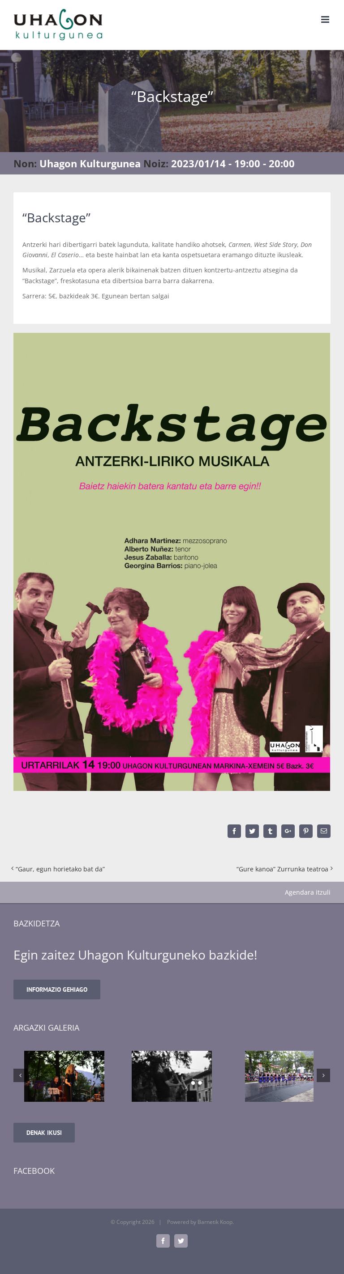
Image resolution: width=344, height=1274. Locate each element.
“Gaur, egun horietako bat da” (60, 869)
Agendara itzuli (308, 892)
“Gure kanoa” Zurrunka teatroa (282, 869)
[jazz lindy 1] (156, 1076)
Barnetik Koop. (216, 1222)
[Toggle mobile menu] (326, 19)
